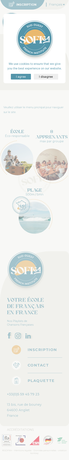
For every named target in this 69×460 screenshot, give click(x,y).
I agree (21, 76)
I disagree (46, 76)
